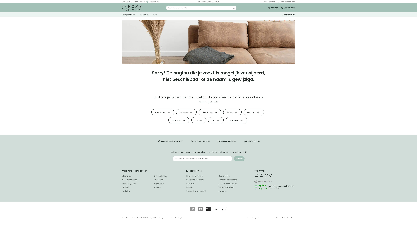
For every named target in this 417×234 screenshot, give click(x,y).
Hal (196, 120)
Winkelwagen (289, 8)
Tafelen (157, 187)
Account (274, 8)
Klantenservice (289, 14)
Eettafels (125, 187)
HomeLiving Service (194, 176)
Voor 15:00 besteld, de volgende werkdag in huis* (279, 2)
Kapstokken (159, 183)
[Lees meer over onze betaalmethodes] (192, 209)
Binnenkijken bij (160, 176)
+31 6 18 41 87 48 (253, 141)
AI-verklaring (251, 218)
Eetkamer (184, 112)
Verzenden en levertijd (196, 191)
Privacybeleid (280, 218)
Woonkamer (160, 112)
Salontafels (159, 180)
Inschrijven (239, 158)
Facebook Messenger (229, 141)
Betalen (189, 187)
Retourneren (224, 176)
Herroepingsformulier (228, 183)
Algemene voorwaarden (266, 218)
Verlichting (234, 120)
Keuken (230, 112)
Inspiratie (144, 14)
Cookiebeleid (291, 218)
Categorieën (127, 14)
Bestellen (190, 183)
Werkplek (251, 112)
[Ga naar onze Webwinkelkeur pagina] (152, 2)
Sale (155, 14)
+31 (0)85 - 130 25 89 (202, 141)
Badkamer (176, 120)
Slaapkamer (207, 112)
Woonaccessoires (129, 180)
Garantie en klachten (228, 180)
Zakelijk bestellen (226, 187)
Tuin (214, 120)
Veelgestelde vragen (195, 180)
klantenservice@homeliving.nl (172, 141)
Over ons (222, 191)
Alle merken (127, 176)
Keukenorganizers (129, 183)
